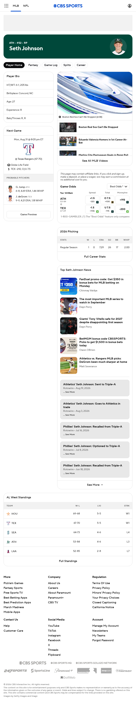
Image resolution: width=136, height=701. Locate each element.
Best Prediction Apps (17, 602)
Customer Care (13, 631)
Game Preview (28, 214)
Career (81, 65)
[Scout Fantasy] (124, 670)
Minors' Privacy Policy (106, 593)
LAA (14, 551)
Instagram (54, 635)
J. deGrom (22, 196)
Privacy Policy (101, 588)
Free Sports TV (13, 593)
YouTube (53, 626)
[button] (6, 5)
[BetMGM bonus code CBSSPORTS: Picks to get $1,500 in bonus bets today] (68, 345)
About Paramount (59, 593)
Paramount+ (56, 597)
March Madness (14, 607)
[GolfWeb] (68, 677)
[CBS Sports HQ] (61, 662)
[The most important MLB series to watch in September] (68, 306)
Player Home (14, 65)
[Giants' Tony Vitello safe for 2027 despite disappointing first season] (68, 325)
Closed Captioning (104, 599)
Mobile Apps (12, 612)
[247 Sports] (15, 670)
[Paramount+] (63, 670)
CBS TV (53, 602)
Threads (53, 650)
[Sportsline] (40, 670)
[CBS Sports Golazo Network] (96, 662)
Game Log (50, 65)
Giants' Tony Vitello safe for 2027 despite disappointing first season (101, 320)
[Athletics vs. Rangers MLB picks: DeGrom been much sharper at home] (68, 365)
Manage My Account (105, 626)
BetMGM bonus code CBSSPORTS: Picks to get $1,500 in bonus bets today (102, 342)
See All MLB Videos (95, 161)
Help (7, 626)
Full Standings (68, 561)
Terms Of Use (101, 583)
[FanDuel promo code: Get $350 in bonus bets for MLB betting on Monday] (68, 286)
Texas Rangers (26, 159)
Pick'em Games (13, 583)
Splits (67, 65)
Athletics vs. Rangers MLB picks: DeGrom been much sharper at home (103, 360)
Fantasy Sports (13, 588)
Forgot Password (103, 640)
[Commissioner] (87, 669)
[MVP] (106, 669)
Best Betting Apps (15, 597)
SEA (14, 532)
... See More (69, 392)
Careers (53, 588)
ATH (14, 542)
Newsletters (100, 631)
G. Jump (21, 187)
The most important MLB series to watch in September (101, 300)
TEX (14, 523)
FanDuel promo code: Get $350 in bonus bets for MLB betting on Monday (101, 283)
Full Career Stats (95, 256)
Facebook (54, 640)
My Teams (98, 635)
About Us (54, 583)
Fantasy (33, 65)
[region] (94, 93)
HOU (15, 513)
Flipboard (54, 655)
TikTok (52, 631)
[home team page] (28, 149)
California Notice (103, 604)
